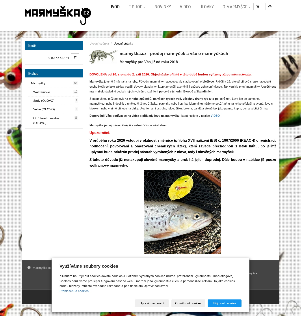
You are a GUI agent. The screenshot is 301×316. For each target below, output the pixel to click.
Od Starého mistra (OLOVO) (55, 120)
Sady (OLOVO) (55, 100)
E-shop (135, 6)
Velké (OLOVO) (55, 109)
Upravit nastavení (152, 303)
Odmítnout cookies (188, 303)
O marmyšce (235, 6)
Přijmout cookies (224, 303)
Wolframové (55, 92)
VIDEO (215, 115)
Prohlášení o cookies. (74, 291)
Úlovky (207, 6)
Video (185, 6)
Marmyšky (54, 83)
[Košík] (257, 6)
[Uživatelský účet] (270, 6)
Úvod (115, 6)
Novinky (162, 6)
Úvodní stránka (99, 43)
